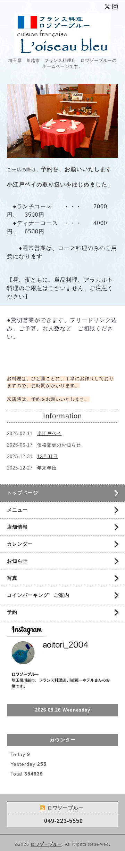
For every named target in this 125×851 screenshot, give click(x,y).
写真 (12, 578)
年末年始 (47, 468)
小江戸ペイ (49, 433)
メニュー (17, 510)
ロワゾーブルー (46, 844)
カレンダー (20, 544)
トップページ (22, 493)
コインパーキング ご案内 (38, 595)
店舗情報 (17, 527)
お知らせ (17, 561)
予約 (12, 612)
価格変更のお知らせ (59, 445)
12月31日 (47, 456)
